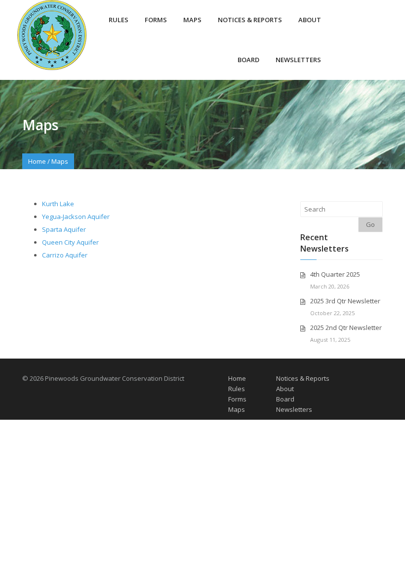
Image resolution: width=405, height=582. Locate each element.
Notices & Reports (250, 19)
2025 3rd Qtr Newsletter (345, 300)
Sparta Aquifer (64, 229)
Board (248, 59)
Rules (118, 19)
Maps (192, 19)
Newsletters (298, 59)
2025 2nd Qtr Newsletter (346, 327)
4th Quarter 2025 (335, 274)
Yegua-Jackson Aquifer (76, 216)
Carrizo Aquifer (64, 255)
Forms (156, 19)
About (309, 19)
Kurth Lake (58, 203)
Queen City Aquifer (70, 242)
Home (37, 161)
